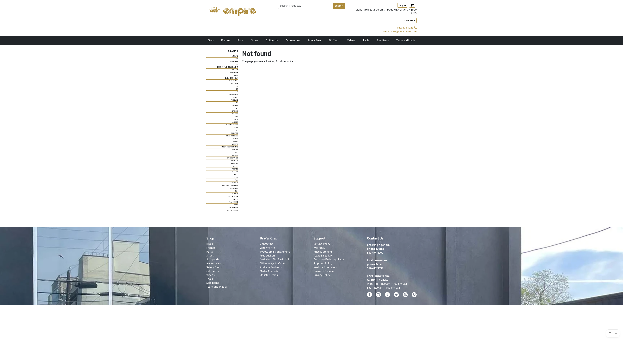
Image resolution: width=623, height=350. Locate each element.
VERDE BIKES (233, 207)
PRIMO (235, 166)
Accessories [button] (293, 40)
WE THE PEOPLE (232, 210)
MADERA (235, 139)
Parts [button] (241, 40)
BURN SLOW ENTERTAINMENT (227, 67)
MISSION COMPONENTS (229, 147)
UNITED (235, 199)
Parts (209, 251)
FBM (236, 103)
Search (339, 5)
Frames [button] (225, 40)
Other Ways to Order (273, 263)
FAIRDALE (234, 100)
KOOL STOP (234, 133)
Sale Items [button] (383, 40)
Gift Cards (334, 40)
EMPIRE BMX (233, 94)
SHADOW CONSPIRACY (230, 185)
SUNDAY (235, 194)
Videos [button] (351, 40)
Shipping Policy (322, 263)
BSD (236, 64)
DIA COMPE (234, 83)
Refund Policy (321, 244)
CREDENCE (234, 72)
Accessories (213, 263)
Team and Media (405, 40)
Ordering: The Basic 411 (274, 259)
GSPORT (235, 122)
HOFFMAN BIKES (232, 125)
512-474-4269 (405, 27)
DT (237, 89)
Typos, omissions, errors (275, 251)
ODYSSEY (235, 155)
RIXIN (236, 177)
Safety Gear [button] (314, 40)
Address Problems (271, 267)
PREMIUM (234, 163)
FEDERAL (235, 106)
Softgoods (212, 259)
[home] (235, 10)
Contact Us (266, 244)
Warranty (319, 248)
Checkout (409, 20)
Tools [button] (366, 40)
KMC (236, 130)
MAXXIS (235, 141)
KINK (236, 128)
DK (237, 86)
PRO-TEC (235, 169)
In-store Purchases (325, 267)
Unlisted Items (269, 275)
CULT (236, 75)
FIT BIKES (235, 111)
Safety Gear (213, 267)
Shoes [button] (254, 40)
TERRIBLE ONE (233, 196)
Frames (210, 248)
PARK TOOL (234, 161)
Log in (402, 5)
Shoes (210, 255)
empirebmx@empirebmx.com (400, 31)
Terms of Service (323, 271)
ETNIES (235, 97)
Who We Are (267, 248)
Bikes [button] (211, 40)
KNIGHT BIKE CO (232, 136)
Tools (209, 279)
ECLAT (236, 92)
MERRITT (235, 144)
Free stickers (267, 255)
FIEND (236, 108)
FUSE (236, 119)
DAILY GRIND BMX (231, 78)
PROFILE (235, 172)
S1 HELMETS (234, 183)
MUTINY (235, 150)
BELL (236, 59)
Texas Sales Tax (322, 255)
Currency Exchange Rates (329, 259)
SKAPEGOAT (234, 188)
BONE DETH (234, 61)
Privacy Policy (321, 275)
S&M (236, 180)
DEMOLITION (233, 81)
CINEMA (235, 70)
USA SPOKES (233, 202)
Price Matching (322, 251)
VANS (236, 205)
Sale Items (212, 283)
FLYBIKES (235, 114)
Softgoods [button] (272, 40)
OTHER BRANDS (232, 158)
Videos (210, 275)
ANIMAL (235, 56)
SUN (236, 191)
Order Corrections (271, 271)
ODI (236, 152)
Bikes (209, 244)
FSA (236, 117)
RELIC (236, 174)
